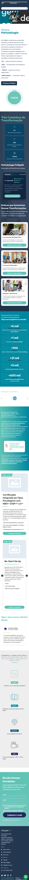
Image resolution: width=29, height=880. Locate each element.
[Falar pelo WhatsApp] (26, 877)
